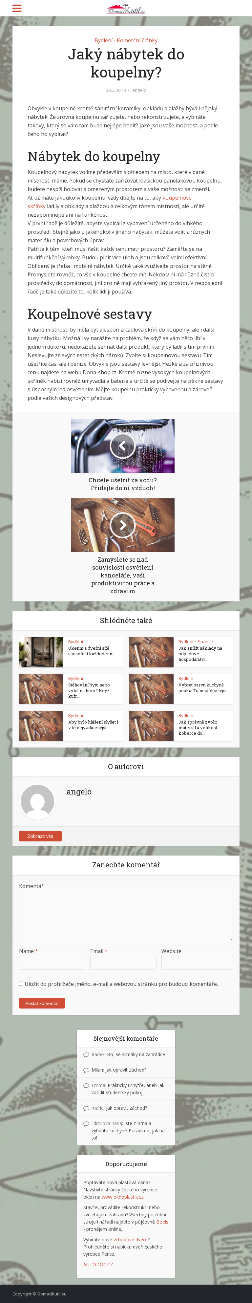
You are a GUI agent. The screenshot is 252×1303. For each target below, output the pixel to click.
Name (28, 951)
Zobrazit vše (40, 836)
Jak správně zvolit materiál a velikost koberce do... (197, 727)
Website (171, 951)
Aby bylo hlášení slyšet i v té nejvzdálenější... (93, 724)
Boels (162, 1222)
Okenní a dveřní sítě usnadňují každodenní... (92, 651)
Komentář (31, 886)
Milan (97, 1070)
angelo (139, 90)
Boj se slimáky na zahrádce (136, 1054)
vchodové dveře (131, 1239)
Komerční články (137, 40)
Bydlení (103, 40)
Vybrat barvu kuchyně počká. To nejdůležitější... (203, 687)
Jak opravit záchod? (125, 1070)
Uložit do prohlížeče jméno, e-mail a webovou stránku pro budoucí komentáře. (121, 984)
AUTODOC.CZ (98, 1264)
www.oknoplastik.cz (122, 1197)
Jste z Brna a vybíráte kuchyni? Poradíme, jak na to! (128, 1130)
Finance (205, 641)
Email (99, 951)
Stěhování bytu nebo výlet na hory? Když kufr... (89, 690)
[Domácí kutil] (126, 8)
